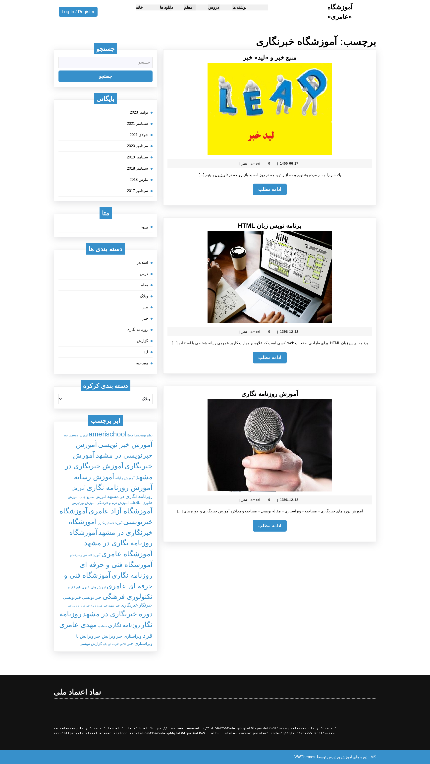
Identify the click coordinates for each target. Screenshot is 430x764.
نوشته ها (239, 7)
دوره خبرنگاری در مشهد (118, 614)
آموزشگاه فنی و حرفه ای (84, 555)
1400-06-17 (289, 163)
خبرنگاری (129, 605)
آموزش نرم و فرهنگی (113, 503)
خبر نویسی (92, 597)
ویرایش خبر (104, 636)
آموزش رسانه (94, 477)
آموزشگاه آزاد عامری (121, 511)
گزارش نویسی (91, 644)
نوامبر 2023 (139, 112)
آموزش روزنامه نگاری (269, 393)
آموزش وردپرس (84, 503)
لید (146, 352)
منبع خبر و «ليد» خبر (269, 57)
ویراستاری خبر (129, 636)
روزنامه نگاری (137, 329)
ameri (256, 163)
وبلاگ (144, 296)
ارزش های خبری (94, 587)
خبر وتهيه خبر (111, 605)
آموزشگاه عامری (127, 554)
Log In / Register (77, 13)
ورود (144, 226)
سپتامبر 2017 (137, 191)
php (150, 435)
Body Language (136, 435)
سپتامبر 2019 (137, 157)
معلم (188, 7)
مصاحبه (142, 363)
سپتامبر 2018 (137, 168)
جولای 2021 (139, 135)
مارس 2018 (139, 179)
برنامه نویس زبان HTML (270, 225)
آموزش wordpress (76, 435)
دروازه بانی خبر (76, 605)
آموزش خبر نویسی (125, 444)
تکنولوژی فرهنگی (128, 596)
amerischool (107, 434)
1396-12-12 (289, 332)
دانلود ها (166, 7)
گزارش (142, 341)
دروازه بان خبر (94, 605)
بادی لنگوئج (74, 587)
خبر (145, 318)
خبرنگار (146, 605)
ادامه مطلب (267, 191)
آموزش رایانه (125, 478)
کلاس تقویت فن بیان (114, 643)
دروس (213, 7)
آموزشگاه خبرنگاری (110, 523)
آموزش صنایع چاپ (92, 497)
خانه (139, 7)
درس (144, 274)
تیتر (145, 307)
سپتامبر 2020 (137, 146)
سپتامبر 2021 (137, 123)
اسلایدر (142, 262)
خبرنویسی (72, 597)
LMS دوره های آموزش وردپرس (351, 757)
